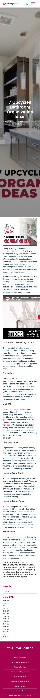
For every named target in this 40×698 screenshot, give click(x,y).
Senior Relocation (20, 657)
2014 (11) (6, 632)
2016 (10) (6, 626)
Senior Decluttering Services (20, 681)
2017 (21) (6, 624)
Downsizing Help (20, 677)
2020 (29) (6, 616)
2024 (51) (6, 606)
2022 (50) (6, 611)
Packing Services (20, 667)
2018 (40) (6, 621)
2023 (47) (6, 608)
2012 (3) (5, 637)
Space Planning (20, 686)
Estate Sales (20, 691)
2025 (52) (6, 603)
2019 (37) (6, 619)
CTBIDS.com (27, 527)
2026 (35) (6, 600)
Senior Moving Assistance (20, 662)
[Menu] (33, 3)
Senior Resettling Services (20, 672)
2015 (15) (6, 629)
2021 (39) (6, 613)
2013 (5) (5, 634)
